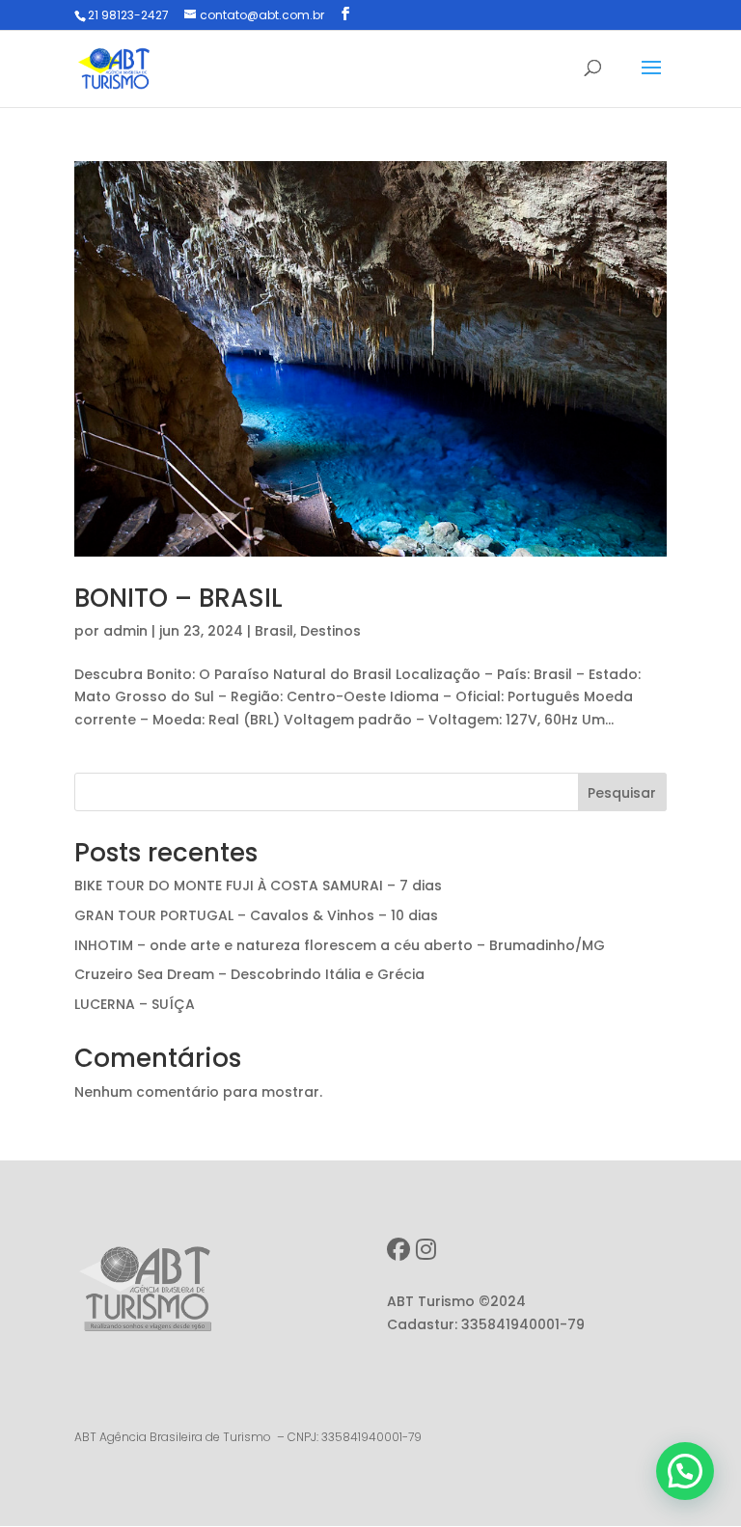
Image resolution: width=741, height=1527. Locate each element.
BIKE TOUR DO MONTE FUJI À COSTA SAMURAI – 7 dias (258, 885)
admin (125, 631)
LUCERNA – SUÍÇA (134, 1004)
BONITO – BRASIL (178, 598)
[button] (685, 1471)
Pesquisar (622, 793)
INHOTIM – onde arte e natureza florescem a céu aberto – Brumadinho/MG (339, 945)
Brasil (274, 631)
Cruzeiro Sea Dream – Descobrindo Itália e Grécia (249, 974)
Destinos (330, 631)
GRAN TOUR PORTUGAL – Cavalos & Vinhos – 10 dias (256, 915)
